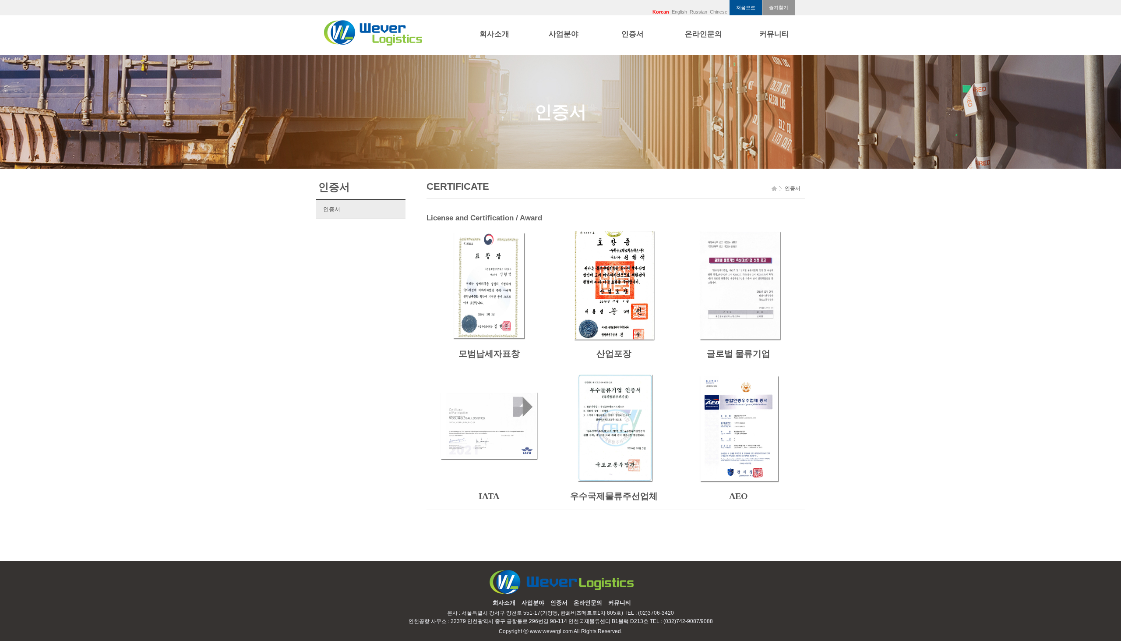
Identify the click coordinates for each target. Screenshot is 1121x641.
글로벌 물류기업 (738, 353)
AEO (738, 496)
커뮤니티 (774, 34)
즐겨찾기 (778, 7)
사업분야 (563, 34)
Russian (698, 11)
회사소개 (494, 34)
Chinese (718, 11)
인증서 (632, 34)
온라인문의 (703, 34)
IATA (489, 496)
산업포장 (613, 353)
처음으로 (745, 7)
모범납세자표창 (489, 353)
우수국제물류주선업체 (614, 496)
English (679, 11)
